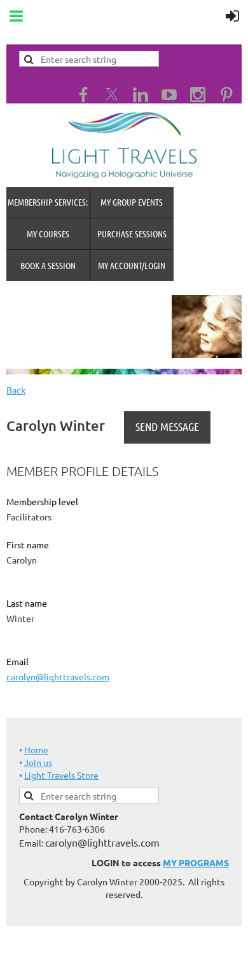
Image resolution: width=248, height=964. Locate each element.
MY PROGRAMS (196, 862)
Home (36, 749)
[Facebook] (83, 94)
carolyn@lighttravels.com (57, 676)
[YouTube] (169, 94)
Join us (38, 762)
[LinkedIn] (140, 94)
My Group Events (131, 202)
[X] (112, 94)
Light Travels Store (61, 775)
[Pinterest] (226, 94)
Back (15, 389)
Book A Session (48, 265)
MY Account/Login (131, 265)
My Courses (48, 233)
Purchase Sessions (132, 233)
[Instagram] (198, 94)
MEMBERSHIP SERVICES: (48, 202)
